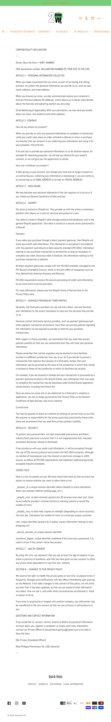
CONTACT (32, 684)
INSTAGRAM (55, 684)
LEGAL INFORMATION (73, 684)
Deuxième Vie (20, 715)
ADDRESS (43, 684)
